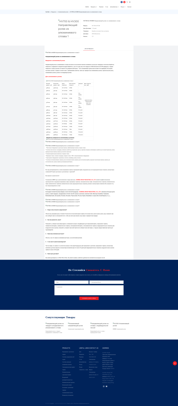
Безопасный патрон (67, 385)
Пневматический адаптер (68, 382)
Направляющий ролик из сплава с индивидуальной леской (97, 332)
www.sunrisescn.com (61, 403)
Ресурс (80, 367)
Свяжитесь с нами (83, 369)
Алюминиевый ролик (63, 12)
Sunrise (47, 12)
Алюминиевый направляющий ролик (76, 329)
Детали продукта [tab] (89, 48)
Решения (81, 357)
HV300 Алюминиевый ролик (119, 329)
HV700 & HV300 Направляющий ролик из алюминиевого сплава (86, 12)
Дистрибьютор (82, 362)
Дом (80, 352)
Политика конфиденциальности (81, 403)
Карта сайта (70, 403)
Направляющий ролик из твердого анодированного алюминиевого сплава (54, 332)
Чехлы (80, 364)
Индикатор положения (67, 395)
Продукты (53, 12)
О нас (80, 359)
